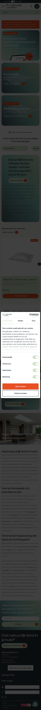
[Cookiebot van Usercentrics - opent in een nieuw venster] (29, 314)
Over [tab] (33, 321)
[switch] (36, 363)
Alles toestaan (20, 386)
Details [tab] (20, 321)
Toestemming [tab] (7, 321)
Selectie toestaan (20, 393)
